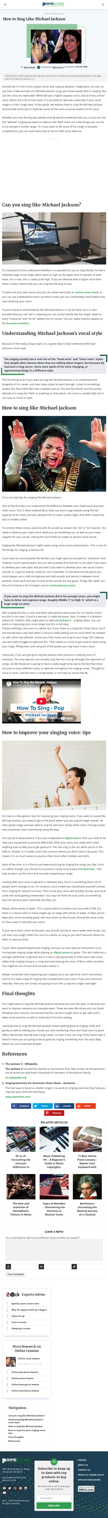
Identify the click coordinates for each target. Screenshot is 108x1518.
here (32, 78)
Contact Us (84, 1470)
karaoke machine (18, 323)
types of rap (18, 1316)
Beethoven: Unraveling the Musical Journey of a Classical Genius (87, 1209)
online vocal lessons (29, 1358)
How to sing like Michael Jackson (25, 1426)
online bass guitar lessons (25, 1384)
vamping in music (21, 1328)
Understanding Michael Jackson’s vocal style (25, 1421)
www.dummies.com (17, 1096)
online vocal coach (87, 292)
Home (47, 13)
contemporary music (62, 585)
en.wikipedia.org (15, 1077)
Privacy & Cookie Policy (91, 1474)
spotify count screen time (25, 1303)
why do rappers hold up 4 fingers (29, 1309)
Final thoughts (16, 1437)
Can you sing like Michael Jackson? (26, 1415)
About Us (83, 1465)
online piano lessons (22, 1378)
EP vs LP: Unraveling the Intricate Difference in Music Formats (21, 1161)
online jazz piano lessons (25, 1372)
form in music (19, 1322)
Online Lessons (57, 13)
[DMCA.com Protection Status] (86, 1491)
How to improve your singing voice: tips (27, 1431)
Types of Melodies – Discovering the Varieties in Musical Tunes (54, 1209)
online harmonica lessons (25, 1390)
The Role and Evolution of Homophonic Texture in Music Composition (21, 1209)
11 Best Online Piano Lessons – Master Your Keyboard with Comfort (87, 1161)
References (14, 1441)
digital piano (73, 838)
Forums (82, 1460)
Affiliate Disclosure (89, 1479)
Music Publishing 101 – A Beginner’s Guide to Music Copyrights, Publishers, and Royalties (54, 1161)
